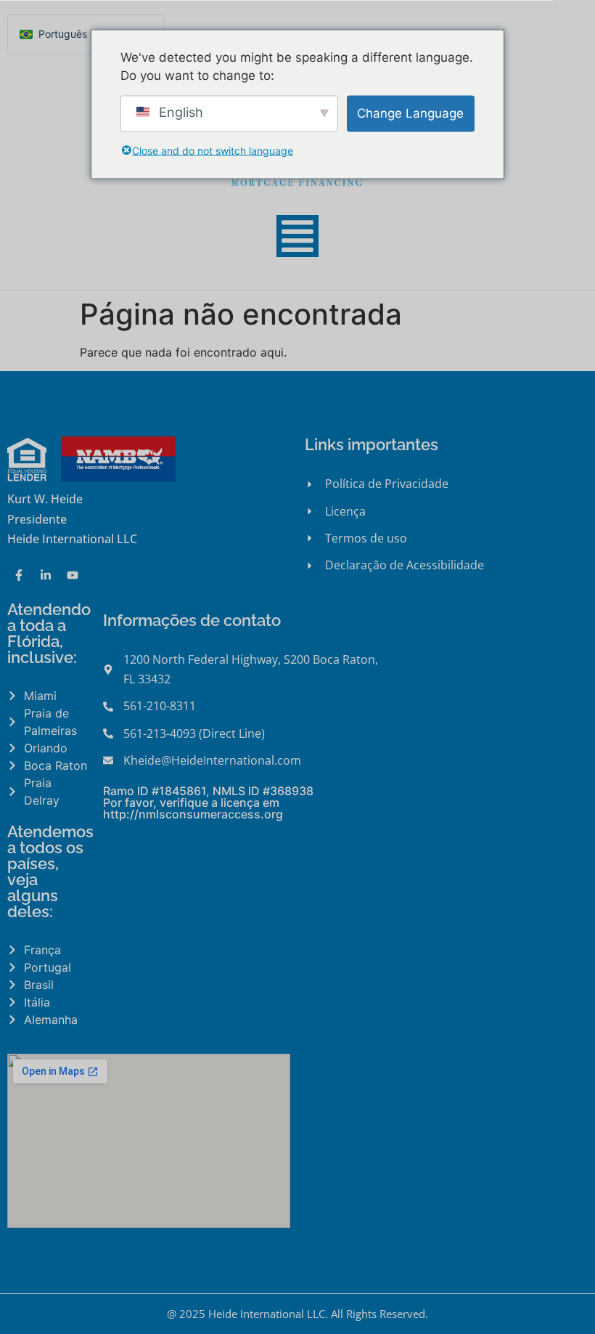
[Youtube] (72, 575)
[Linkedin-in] (45, 575)
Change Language (410, 112)
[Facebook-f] (18, 575)
